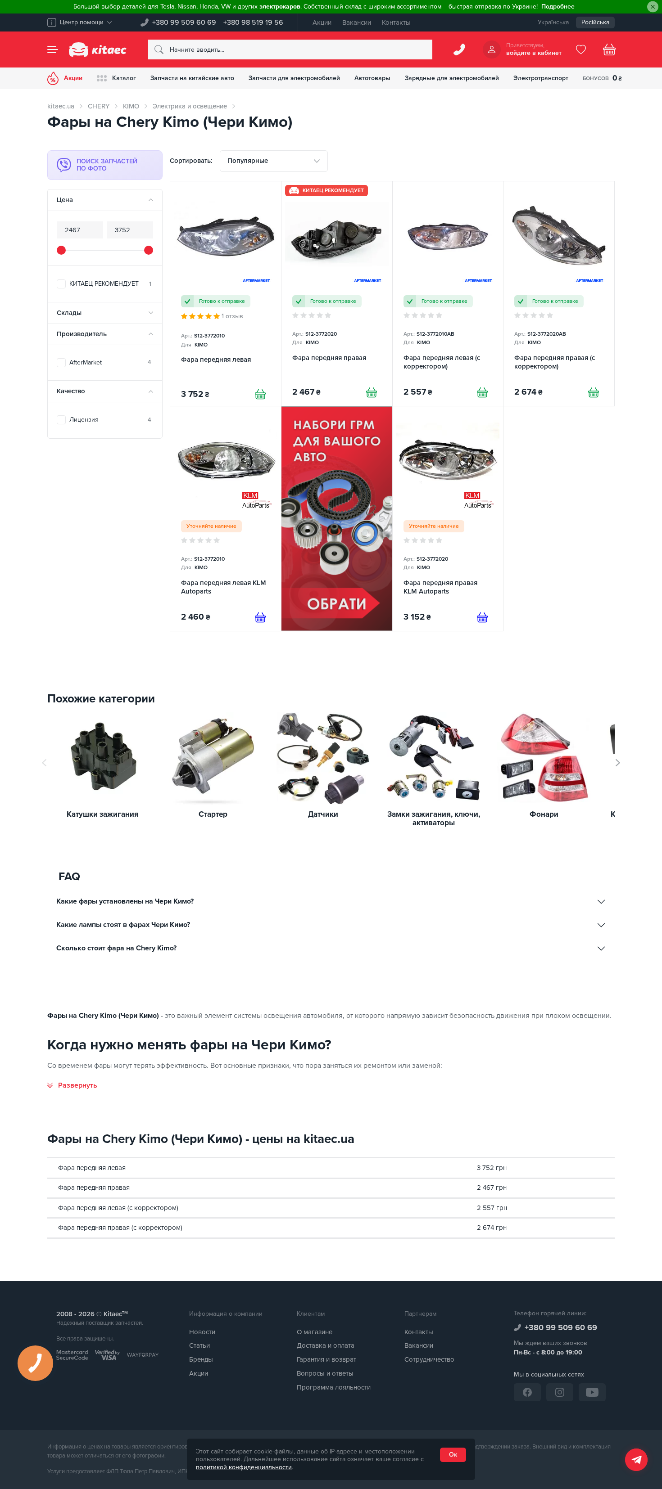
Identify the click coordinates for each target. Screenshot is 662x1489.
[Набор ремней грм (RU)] (336, 518)
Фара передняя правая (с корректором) (120, 1228)
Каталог (124, 78)
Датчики (323, 814)
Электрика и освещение (190, 106)
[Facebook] (527, 1392)
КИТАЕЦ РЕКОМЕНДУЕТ (110, 284)
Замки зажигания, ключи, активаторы (433, 818)
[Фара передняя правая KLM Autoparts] (448, 518)
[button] (618, 763)
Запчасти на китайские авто (192, 78)
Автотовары (372, 78)
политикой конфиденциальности (244, 1467)
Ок (453, 1454)
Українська (553, 22)
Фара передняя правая (94, 1187)
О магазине (314, 1332)
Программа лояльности (334, 1387)
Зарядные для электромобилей (452, 78)
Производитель (82, 334)
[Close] (652, 7)
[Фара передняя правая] (336, 293)
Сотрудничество (429, 1359)
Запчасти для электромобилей (294, 78)
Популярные (247, 161)
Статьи (199, 1345)
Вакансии (356, 22)
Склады (69, 313)
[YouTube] (592, 1392)
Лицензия (110, 419)
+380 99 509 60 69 (184, 22)
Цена (65, 200)
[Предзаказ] (260, 617)
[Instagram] (559, 1392)
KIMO (131, 106)
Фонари (544, 814)
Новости (202, 1332)
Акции (322, 22)
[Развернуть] (72, 1085)
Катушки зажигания (103, 814)
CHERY (98, 106)
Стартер (213, 814)
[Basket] (609, 49)
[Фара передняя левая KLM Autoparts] (225, 518)
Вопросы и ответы (325, 1373)
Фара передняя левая (92, 1168)
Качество (71, 391)
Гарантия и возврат (326, 1359)
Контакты (396, 22)
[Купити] (260, 394)
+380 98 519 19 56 (253, 22)
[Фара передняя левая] (225, 293)
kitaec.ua (60, 106)
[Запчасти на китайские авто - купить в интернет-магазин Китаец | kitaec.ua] (98, 49)
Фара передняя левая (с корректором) (118, 1208)
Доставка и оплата (325, 1345)
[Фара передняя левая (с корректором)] (448, 293)
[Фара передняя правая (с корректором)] (558, 293)
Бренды (201, 1359)
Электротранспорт (540, 78)
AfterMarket (110, 362)
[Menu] (53, 49)
